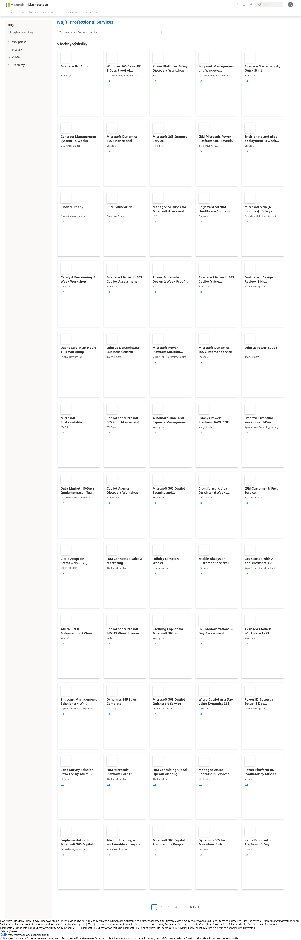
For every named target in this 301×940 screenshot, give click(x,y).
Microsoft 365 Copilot (135, 928)
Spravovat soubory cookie (223, 938)
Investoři (250, 928)
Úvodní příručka (86, 921)
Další (193, 907)
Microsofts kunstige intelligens (17, 928)
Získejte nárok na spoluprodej (105, 924)
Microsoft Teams (158, 928)
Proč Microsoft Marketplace (16, 921)
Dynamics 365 (72, 928)
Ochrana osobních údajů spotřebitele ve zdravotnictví (30, 938)
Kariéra (173, 928)
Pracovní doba (68, 921)
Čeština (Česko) (9, 931)
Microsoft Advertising (110, 928)
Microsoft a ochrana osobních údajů (224, 928)
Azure (60, 928)
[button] (60, 32)
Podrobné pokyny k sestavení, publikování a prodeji (57, 924)
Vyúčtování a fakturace (204, 921)
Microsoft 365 (89, 928)
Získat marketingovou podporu (281, 921)
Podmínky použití (154, 938)
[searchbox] (32, 32)
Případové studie (49, 921)
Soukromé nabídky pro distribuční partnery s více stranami (245, 924)
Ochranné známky (174, 938)
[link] (79, 82)
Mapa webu (69, 938)
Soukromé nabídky (135, 921)
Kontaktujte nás (85, 938)
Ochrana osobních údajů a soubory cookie (119, 938)
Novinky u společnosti (190, 928)
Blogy (35, 921)
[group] (62, 81)
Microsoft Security (46, 928)
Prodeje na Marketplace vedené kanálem (188, 924)
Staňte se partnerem (229, 921)
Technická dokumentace (110, 921)
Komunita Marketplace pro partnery (143, 924)
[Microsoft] (15, 5)
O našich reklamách (197, 938)
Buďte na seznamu (252, 921)
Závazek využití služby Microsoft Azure (168, 921)
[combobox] (110, 32)
